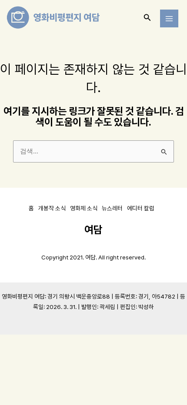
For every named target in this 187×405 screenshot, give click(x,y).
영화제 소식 (83, 208)
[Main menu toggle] (169, 19)
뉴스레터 (112, 208)
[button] (147, 17)
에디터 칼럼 (140, 208)
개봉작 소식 (52, 208)
